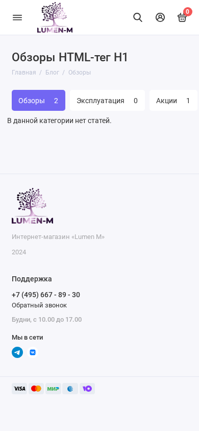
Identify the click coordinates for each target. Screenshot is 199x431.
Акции (173, 101)
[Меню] (17, 17)
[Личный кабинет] (160, 17)
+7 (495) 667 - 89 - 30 (46, 295)
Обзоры (38, 101)
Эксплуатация (107, 101)
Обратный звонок (39, 305)
